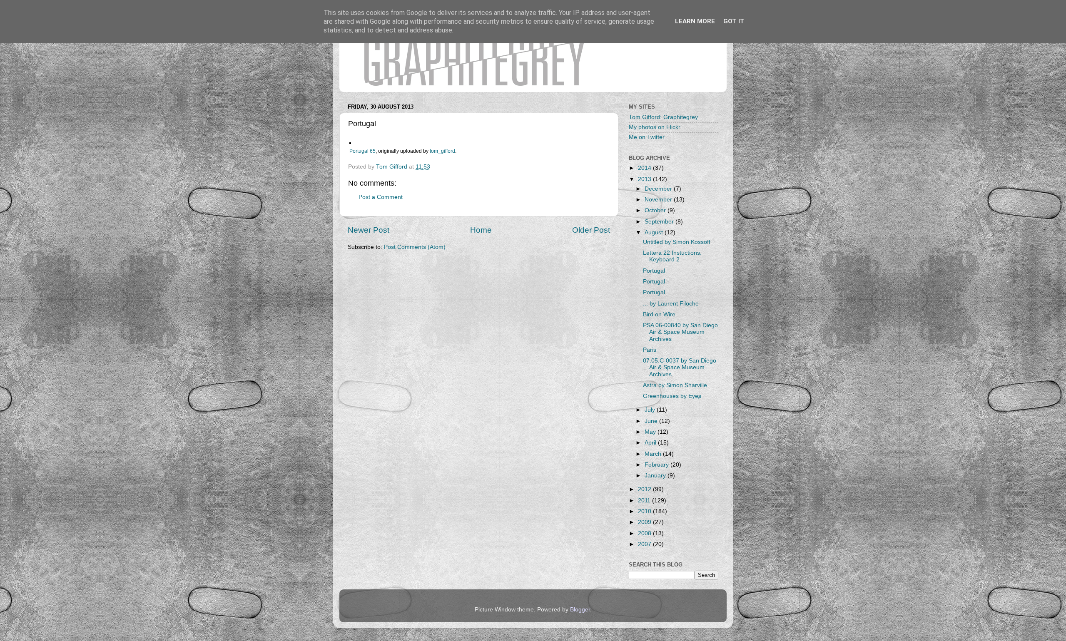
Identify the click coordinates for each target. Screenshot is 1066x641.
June (652, 421)
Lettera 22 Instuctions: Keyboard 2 (672, 256)
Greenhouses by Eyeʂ (672, 396)
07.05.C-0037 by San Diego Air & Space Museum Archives (679, 367)
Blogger (580, 609)
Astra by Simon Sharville (675, 385)
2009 (645, 522)
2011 (645, 500)
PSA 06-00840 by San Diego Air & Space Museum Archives (680, 332)
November (659, 199)
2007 (645, 544)
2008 (645, 533)
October (656, 210)
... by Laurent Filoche (671, 304)
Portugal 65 (362, 151)
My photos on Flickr (654, 127)
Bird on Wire (659, 314)
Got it (734, 21)
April (651, 443)
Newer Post (368, 230)
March (654, 454)
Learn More (695, 21)
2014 (645, 168)
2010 (645, 511)
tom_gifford (442, 151)
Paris (649, 350)
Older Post (591, 230)
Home (481, 230)
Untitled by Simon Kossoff (676, 242)
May (651, 432)
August (655, 232)
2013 (645, 179)
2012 (645, 489)
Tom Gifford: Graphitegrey (663, 117)
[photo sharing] (350, 142)
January (656, 475)
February (657, 465)
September (660, 222)
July (651, 410)
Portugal (654, 271)
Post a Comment (381, 197)
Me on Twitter (647, 137)
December (659, 189)
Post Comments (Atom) (415, 247)
